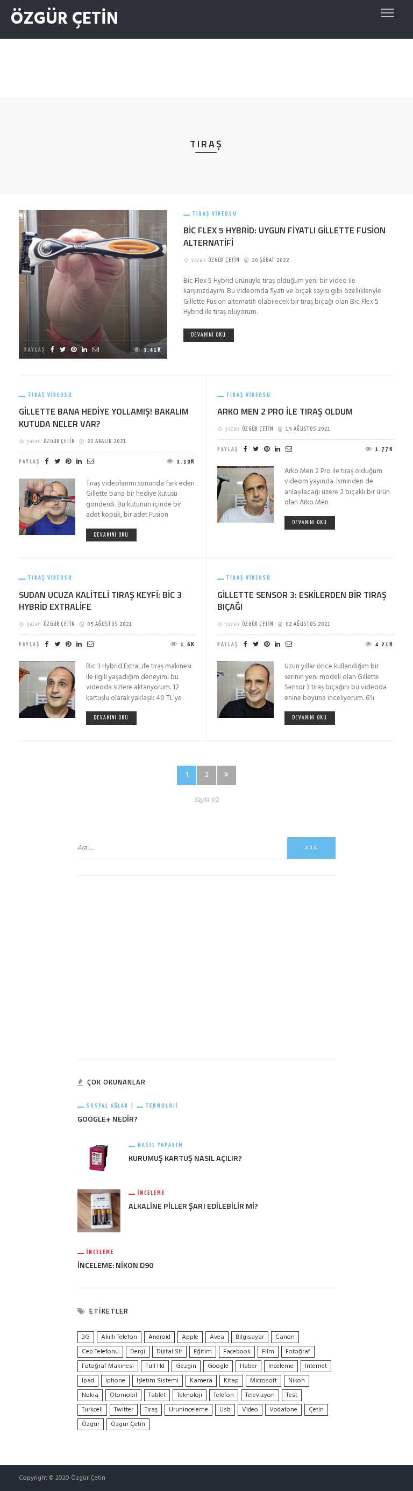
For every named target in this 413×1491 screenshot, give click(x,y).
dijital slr (169, 1351)
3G (86, 1337)
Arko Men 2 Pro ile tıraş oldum (285, 411)
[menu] (387, 12)
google (218, 1366)
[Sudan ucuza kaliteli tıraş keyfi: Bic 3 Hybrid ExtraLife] (47, 689)
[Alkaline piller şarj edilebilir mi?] (98, 1211)
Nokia (90, 1395)
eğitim (203, 1351)
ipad (88, 1380)
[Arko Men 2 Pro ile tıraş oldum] (245, 494)
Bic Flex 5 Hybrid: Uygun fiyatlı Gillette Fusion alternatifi (284, 236)
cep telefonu (100, 1351)
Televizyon (260, 1395)
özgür (90, 1424)
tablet (157, 1395)
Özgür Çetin (223, 260)
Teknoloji (162, 1106)
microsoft (263, 1380)
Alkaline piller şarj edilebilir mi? (193, 1206)
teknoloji (189, 1395)
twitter (123, 1409)
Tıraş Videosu (215, 214)
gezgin (186, 1366)
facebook (237, 1351)
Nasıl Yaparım (160, 1145)
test (291, 1395)
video (250, 1409)
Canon (285, 1337)
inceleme (281, 1366)
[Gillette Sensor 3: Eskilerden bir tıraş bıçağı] (245, 689)
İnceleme (151, 1193)
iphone (115, 1380)
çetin (316, 1409)
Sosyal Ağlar (108, 1106)
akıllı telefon (119, 1337)
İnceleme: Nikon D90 (115, 1265)
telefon (223, 1395)
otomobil (123, 1395)
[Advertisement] (206, 65)
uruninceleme (188, 1409)
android (159, 1337)
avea (217, 1337)
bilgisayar (250, 1337)
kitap (231, 1380)
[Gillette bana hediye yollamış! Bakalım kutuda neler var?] (47, 507)
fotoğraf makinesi (108, 1366)
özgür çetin (128, 1424)
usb (225, 1409)
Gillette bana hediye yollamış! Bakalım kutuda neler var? (104, 417)
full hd (155, 1366)
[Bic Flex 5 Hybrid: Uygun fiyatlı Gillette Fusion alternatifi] (93, 284)
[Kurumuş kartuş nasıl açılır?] (98, 1157)
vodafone (283, 1409)
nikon (296, 1380)
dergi (137, 1351)
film (268, 1351)
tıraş (151, 1409)
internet (316, 1366)
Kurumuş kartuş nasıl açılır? (185, 1158)
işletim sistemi (158, 1380)
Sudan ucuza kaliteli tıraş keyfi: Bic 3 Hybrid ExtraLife (100, 600)
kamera (201, 1380)
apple (190, 1337)
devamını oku (208, 335)
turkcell (92, 1409)
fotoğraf (298, 1351)
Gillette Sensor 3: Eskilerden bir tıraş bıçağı (302, 600)
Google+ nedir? (107, 1119)
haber (248, 1366)
